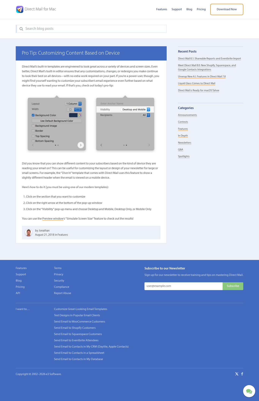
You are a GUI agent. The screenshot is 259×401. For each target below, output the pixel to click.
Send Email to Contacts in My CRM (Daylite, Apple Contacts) (91, 346)
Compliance (61, 287)
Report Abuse (62, 293)
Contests (183, 122)
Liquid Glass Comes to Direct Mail (196, 83)
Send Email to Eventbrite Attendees (76, 340)
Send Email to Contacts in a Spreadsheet (79, 353)
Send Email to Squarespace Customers (78, 334)
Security (59, 280)
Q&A (180, 149)
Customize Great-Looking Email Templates (80, 309)
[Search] (21, 29)
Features (161, 9)
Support (177, 9)
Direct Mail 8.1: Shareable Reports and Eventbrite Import (209, 58)
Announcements (187, 115)
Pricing (201, 9)
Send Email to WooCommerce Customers (79, 321)
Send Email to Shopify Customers (75, 328)
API (18, 293)
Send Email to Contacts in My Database (78, 359)
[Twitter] (237, 374)
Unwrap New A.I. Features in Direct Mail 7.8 (202, 76)
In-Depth (183, 135)
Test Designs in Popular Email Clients (77, 315)
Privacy (58, 274)
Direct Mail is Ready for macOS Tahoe (198, 90)
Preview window (53, 218)
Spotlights (184, 156)
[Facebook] (242, 374)
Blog (189, 9)
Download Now (227, 9)
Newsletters (184, 142)
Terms (57, 268)
